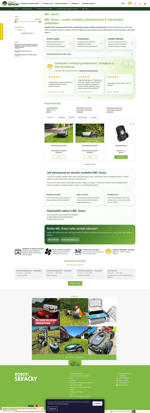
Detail (59, 157)
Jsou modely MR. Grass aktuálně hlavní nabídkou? (62, 214)
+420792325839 (124, 378)
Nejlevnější (62, 117)
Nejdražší (71, 117)
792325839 (122, 376)
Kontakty (72, 380)
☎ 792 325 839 (53, 240)
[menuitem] (30, 3)
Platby (72, 389)
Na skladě (21, 30)
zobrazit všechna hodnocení (88, 71)
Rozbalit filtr (27, 33)
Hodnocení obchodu (75, 261)
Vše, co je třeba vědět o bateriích (80, 396)
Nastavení (52, 408)
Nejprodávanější (83, 117)
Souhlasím (97, 403)
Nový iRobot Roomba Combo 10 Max (26, 54)
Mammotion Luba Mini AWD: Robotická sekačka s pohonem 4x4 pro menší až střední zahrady (26, 46)
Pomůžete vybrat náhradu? (55, 219)
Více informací (65, 403)
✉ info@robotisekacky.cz (70, 240)
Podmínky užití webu (76, 392)
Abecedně (93, 117)
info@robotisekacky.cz (126, 373)
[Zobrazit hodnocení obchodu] (50, 66)
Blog (71, 378)
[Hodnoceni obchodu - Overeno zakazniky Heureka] (130, 3)
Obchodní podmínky (76, 385)
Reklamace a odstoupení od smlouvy (81, 382)
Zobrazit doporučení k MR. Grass (58, 54)
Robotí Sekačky (124, 380)
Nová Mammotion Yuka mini (23, 51)
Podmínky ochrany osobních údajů (80, 387)
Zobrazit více (75, 283)
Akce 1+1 (73, 394)
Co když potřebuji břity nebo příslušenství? (60, 217)
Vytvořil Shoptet (118, 411)
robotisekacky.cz (124, 382)
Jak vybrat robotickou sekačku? (79, 376)
